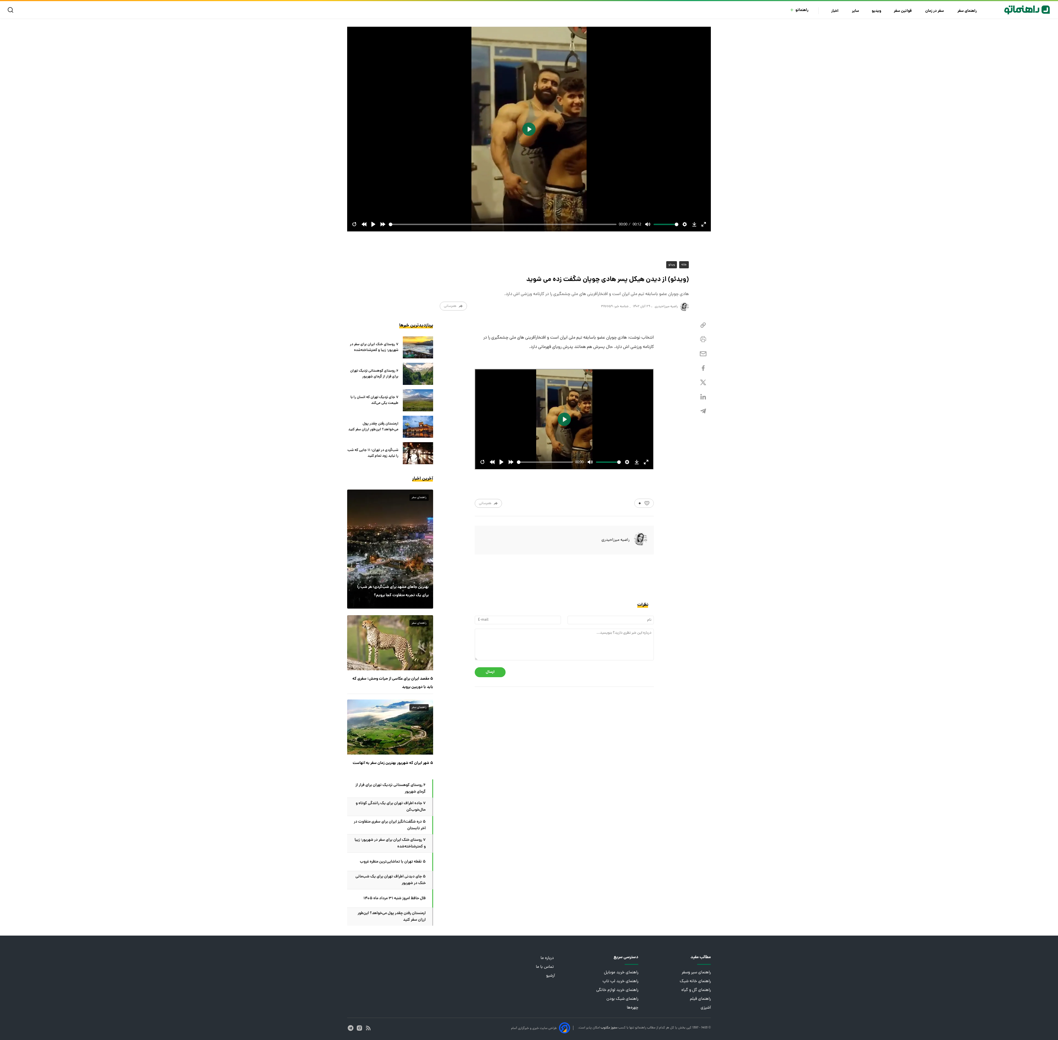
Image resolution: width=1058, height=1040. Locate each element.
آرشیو (550, 976)
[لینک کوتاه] (703, 325)
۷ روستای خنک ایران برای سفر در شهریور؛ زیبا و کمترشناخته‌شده (374, 347)
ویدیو (876, 11)
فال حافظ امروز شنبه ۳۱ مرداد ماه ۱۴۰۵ (394, 898)
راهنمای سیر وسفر (696, 972)
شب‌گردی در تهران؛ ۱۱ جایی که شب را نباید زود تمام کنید (372, 453)
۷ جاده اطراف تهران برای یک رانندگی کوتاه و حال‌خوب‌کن (391, 806)
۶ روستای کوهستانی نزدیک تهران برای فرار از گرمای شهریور (374, 374)
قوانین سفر (903, 11)
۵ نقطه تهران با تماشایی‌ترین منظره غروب (393, 862)
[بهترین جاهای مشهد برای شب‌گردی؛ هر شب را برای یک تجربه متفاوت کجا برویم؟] (390, 549)
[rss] (368, 1028)
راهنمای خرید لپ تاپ (620, 981)
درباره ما (548, 958)
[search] (11, 10)
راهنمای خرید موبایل (621, 972)
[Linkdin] (703, 396)
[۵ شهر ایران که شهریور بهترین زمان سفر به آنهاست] (390, 727)
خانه (684, 265)
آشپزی (706, 1008)
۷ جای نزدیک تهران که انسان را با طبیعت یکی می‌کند (374, 400)
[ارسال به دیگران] (703, 353)
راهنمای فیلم (700, 999)
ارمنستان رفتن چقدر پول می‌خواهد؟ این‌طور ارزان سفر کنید (373, 427)
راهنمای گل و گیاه (696, 990)
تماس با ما (545, 967)
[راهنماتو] (1027, 10)
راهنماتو (801, 10)
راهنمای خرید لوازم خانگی (617, 990)
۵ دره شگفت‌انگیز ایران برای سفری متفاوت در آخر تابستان (390, 825)
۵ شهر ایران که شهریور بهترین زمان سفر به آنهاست (393, 763)
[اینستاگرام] (359, 1028)
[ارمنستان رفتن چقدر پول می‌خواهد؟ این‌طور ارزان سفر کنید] (418, 427)
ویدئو (671, 265)
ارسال (490, 672)
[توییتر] (703, 382)
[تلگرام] (703, 411)
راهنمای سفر (967, 11)
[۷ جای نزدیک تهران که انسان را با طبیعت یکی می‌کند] (418, 400)
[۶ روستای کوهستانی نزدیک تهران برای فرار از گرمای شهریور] (418, 374)
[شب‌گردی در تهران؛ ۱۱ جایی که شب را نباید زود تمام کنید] (418, 453)
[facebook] (703, 368)
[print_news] (703, 339)
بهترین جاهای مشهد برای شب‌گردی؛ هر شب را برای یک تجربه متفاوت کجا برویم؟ (393, 591)
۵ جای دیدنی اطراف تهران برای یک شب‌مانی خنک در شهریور (390, 880)
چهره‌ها (632, 1008)
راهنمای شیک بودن (622, 999)
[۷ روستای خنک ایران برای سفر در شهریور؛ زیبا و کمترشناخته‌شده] (418, 347)
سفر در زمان (935, 11)
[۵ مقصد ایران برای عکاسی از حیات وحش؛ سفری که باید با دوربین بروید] (390, 642)
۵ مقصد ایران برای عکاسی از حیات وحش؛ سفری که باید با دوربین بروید (392, 683)
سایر (855, 11)
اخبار (835, 11)
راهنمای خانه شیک (695, 981)
